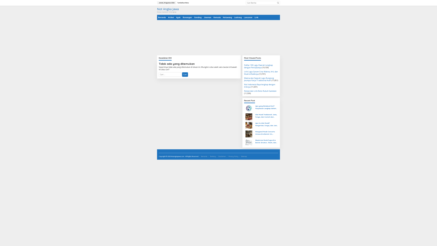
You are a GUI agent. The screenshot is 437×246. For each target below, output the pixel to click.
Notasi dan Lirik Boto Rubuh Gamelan (260, 91)
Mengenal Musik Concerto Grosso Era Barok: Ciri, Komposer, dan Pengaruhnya (266, 133)
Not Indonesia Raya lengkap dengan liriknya (259, 85)
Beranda (204, 156)
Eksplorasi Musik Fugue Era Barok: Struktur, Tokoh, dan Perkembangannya (265, 141)
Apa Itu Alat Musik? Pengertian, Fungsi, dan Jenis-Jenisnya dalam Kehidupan (266, 124)
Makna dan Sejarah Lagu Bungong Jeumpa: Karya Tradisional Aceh (259, 79)
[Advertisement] (218, 38)
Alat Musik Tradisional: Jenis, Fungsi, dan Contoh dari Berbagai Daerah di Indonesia (266, 116)
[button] (278, 3)
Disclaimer (222, 156)
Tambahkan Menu (183, 3)
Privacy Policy (233, 156)
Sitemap (244, 156)
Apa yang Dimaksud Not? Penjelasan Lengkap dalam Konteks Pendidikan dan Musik (266, 107)
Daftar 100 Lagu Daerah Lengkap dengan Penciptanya (258, 66)
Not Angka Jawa (168, 9)
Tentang (213, 156)
